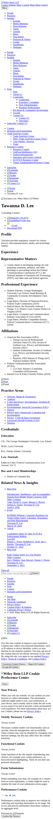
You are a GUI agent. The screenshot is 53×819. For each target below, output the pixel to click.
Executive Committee (29, 102)
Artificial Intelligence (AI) (25, 152)
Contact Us (18, 115)
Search (44, 5)
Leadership (18, 97)
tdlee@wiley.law (22, 220)
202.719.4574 (21, 218)
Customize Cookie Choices (13, 664)
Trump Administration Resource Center (31, 162)
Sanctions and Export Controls (27, 157)
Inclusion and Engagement (19, 131)
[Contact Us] (13, 183)
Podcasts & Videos (21, 39)
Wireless (11, 423)
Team (15, 144)
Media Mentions (20, 23)
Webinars (17, 47)
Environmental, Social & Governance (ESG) (28, 407)
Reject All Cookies (36, 664)
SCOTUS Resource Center (25, 160)
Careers (10, 128)
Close (4, 684)
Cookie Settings (8, 5)
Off (13, 795)
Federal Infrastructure (23, 154)
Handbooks (18, 44)
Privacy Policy (14, 604)
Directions (23, 120)
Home (10, 596)
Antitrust (11, 399)
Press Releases (19, 26)
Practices (11, 15)
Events (16, 42)
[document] (26, 745)
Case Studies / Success (23, 141)
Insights (10, 18)
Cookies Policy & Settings (19, 607)
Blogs (15, 34)
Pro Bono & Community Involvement (30, 110)
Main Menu (35, 5)
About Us (17, 94)
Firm (9, 89)
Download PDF (14, 228)
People (10, 13)
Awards (16, 113)
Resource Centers (15, 147)
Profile (6, 234)
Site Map (11, 599)
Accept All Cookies (10, 667)
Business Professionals (29, 107)
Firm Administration (28, 105)
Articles (16, 31)
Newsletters (18, 37)
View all (5, 570)
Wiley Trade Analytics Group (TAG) (30, 139)
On (6, 795)
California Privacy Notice (19, 610)
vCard (14, 225)
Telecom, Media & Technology (21, 396)
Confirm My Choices (11, 816)
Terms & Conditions (16, 602)
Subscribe (11, 123)
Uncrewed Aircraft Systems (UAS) (23, 420)
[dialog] (26, 655)
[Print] (4, 381)
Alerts (16, 29)
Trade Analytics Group (17, 133)
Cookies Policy (39, 659)
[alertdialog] (26, 745)
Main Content (22, 5)
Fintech (10, 410)
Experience (9, 252)
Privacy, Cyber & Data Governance (23, 418)
